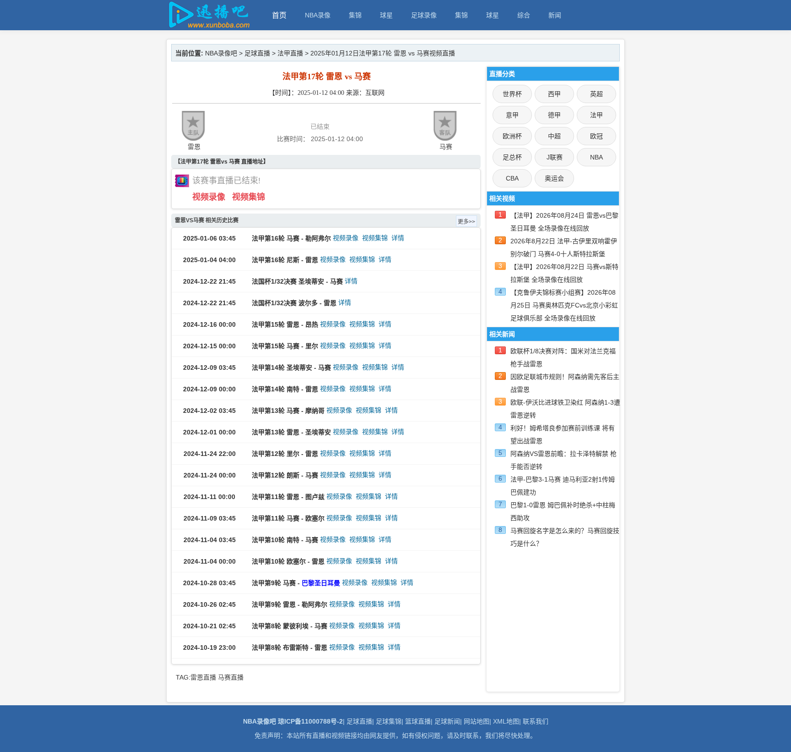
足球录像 (424, 15)
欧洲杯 (512, 136)
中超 (554, 136)
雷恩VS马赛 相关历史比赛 (206, 220)
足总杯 (512, 157)
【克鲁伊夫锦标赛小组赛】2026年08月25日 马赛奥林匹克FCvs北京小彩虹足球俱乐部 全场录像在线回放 (564, 305)
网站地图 (476, 721)
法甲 (596, 115)
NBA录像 (317, 15)
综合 (523, 15)
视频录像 (208, 197)
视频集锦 (248, 197)
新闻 (554, 15)
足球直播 (257, 53)
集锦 (355, 15)
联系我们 (535, 721)
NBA (596, 157)
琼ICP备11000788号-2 (310, 721)
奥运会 (554, 178)
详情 (397, 238)
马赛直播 (231, 677)
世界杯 (512, 94)
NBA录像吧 (221, 53)
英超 (596, 94)
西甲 (554, 94)
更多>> (466, 222)
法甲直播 (290, 53)
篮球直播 (418, 721)
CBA (512, 178)
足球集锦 (388, 721)
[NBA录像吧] (208, 26)
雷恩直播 (203, 677)
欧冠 (596, 136)
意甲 (512, 115)
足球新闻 (447, 721)
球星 (386, 15)
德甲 (554, 115)
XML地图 (506, 721)
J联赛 (555, 157)
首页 (279, 15)
